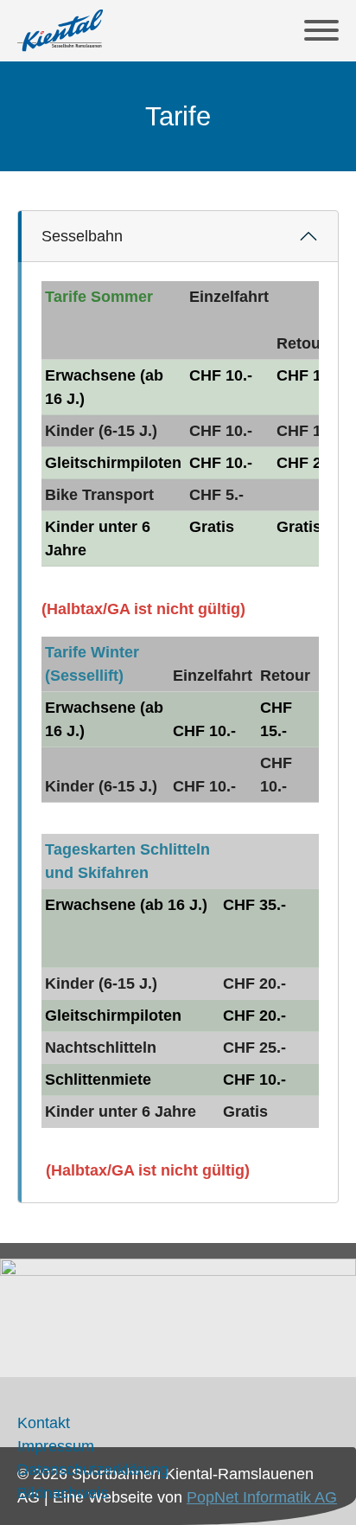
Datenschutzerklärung (92, 1469)
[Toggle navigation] (321, 30)
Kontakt (43, 1423)
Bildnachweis (62, 1493)
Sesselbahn (82, 236)
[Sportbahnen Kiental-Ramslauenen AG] (60, 30)
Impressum (55, 1446)
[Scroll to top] (327, 1496)
